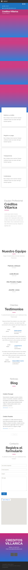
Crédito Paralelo (8, 416)
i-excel (18, 565)
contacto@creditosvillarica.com (10, 8)
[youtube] (24, 4)
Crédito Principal (8, 394)
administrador (5, 407)
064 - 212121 (6, 6)
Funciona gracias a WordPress (8, 565)
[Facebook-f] (12, 554)
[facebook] (23, 4)
